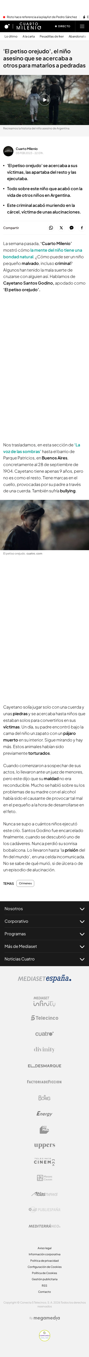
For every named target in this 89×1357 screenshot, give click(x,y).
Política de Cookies (44, 1273)
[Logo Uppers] (44, 1146)
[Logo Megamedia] (47, 1318)
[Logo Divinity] (44, 1050)
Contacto (44, 1291)
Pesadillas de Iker (52, 36)
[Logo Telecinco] (44, 1018)
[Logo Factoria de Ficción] (44, 1082)
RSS (44, 1285)
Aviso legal (45, 1248)
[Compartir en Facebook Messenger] (72, 228)
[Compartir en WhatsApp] (51, 228)
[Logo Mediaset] (44, 981)
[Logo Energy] (44, 1114)
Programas (15, 933)
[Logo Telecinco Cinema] (44, 1162)
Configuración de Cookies (45, 1267)
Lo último (11, 36)
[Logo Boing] (44, 1098)
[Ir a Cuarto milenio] (28, 26)
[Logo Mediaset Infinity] (44, 1002)
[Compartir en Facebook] (82, 228)
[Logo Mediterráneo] (44, 1226)
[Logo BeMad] (44, 1130)
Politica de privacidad (44, 1260)
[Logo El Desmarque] (44, 1065)
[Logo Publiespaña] (44, 1210)
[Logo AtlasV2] (44, 1194)
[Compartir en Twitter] (61, 228)
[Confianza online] (44, 1339)
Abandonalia (77, 36)
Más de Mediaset (21, 946)
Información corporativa (44, 1254)
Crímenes (25, 883)
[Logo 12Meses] (44, 1178)
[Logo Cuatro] (44, 1034)
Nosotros (14, 908)
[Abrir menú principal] (82, 26)
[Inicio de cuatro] (7, 26)
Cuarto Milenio (27, 148)
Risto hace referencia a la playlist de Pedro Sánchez (42, 17)
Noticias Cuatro (20, 958)
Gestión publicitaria (45, 1279)
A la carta (29, 36)
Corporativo (16, 921)
